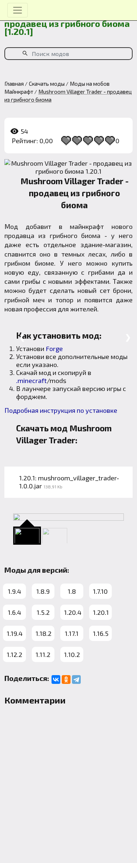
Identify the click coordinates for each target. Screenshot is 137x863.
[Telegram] (76, 679)
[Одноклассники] (66, 679)
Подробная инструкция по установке (60, 410)
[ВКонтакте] (56, 679)
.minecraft (31, 380)
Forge (54, 348)
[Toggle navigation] (17, 10)
